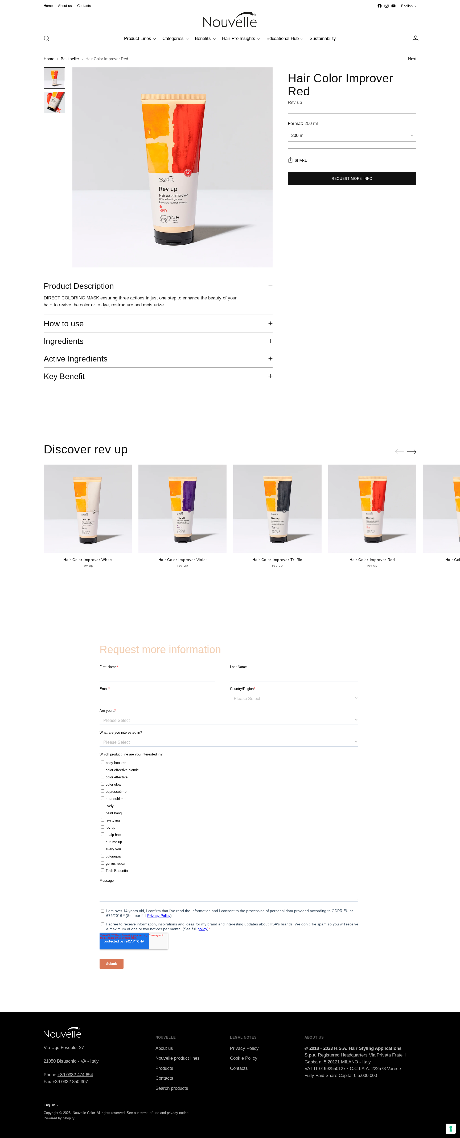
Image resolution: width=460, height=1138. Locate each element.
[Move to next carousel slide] (411, 451)
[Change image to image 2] (54, 102)
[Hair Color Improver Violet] (182, 509)
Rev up (295, 102)
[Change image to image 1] (54, 78)
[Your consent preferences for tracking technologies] (451, 1129)
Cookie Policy (243, 1058)
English (407, 6)
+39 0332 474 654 (75, 1074)
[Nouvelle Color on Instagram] (386, 5)
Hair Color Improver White (87, 560)
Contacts (164, 1078)
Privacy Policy (244, 1048)
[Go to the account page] (413, 38)
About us (164, 1048)
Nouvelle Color (84, 1113)
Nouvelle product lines (177, 1058)
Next (412, 58)
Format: (303, 123)
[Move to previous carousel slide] (399, 451)
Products (164, 1068)
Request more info (352, 179)
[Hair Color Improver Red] (372, 509)
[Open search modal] (46, 38)
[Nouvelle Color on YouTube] (393, 5)
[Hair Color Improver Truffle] (277, 509)
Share (301, 160)
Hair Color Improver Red (372, 560)
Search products (171, 1088)
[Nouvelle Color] (230, 19)
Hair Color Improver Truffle (277, 560)
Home (49, 58)
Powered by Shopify (59, 1118)
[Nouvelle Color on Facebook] (379, 5)
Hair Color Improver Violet (182, 560)
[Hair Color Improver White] (88, 509)
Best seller (70, 58)
